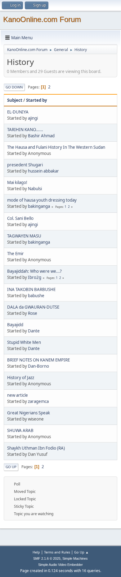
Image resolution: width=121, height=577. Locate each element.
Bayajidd (15, 324)
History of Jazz (20, 377)
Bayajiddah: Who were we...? (34, 271)
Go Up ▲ (81, 552)
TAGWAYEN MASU (24, 236)
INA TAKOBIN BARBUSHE (31, 289)
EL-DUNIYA (18, 112)
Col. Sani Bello (20, 218)
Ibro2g (34, 277)
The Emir (15, 253)
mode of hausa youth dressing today (42, 200)
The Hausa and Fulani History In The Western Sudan (56, 147)
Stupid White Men (24, 342)
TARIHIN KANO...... (25, 129)
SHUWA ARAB (20, 430)
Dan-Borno (38, 366)
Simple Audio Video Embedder (60, 564)
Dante (34, 331)
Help (36, 552)
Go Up (11, 466)
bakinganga (39, 206)
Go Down (14, 87)
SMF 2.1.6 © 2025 (46, 558)
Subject (14, 100)
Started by (36, 100)
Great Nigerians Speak (28, 413)
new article (17, 395)
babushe (36, 295)
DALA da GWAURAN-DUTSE (33, 307)
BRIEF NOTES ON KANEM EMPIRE (38, 360)
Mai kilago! (17, 182)
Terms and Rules (57, 552)
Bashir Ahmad (41, 136)
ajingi (33, 118)
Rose (32, 313)
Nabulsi (35, 188)
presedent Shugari (25, 165)
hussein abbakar (43, 171)
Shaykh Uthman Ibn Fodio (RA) (36, 448)
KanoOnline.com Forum (42, 19)
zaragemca (38, 401)
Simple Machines (75, 558)
